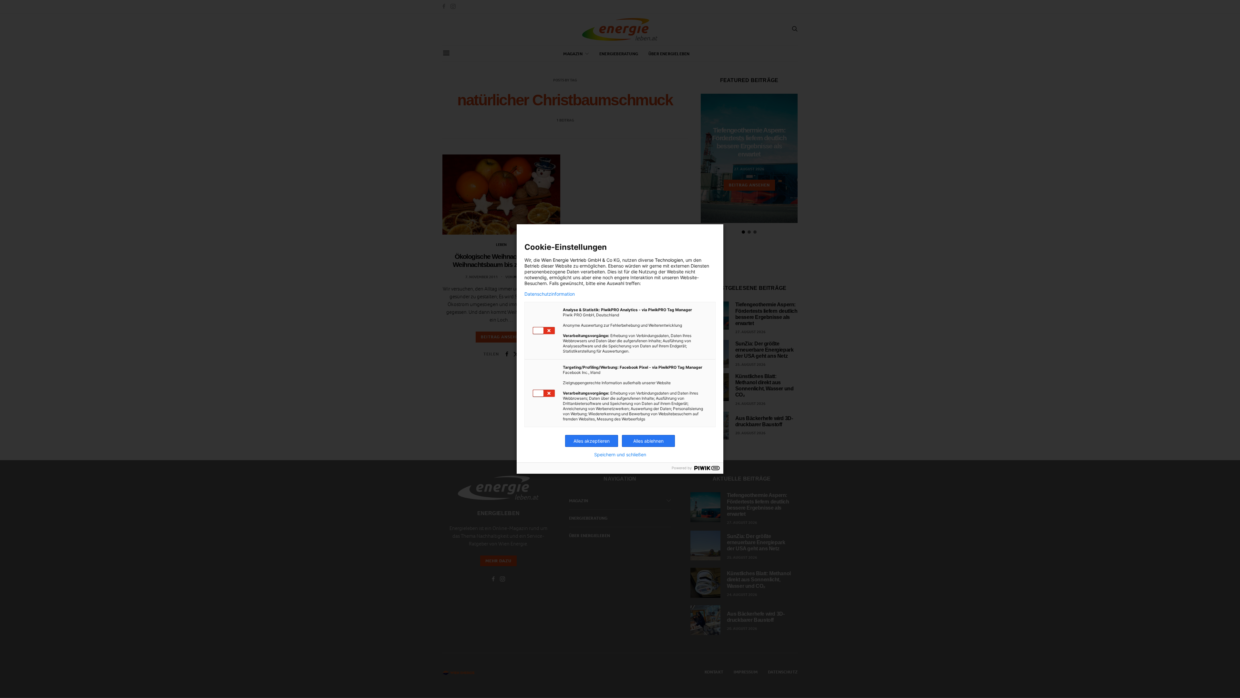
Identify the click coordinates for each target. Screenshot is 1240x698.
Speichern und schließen (620, 454)
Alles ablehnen (648, 441)
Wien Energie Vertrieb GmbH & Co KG (580, 260)
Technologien (669, 260)
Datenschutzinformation (549, 294)
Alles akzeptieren (592, 441)
